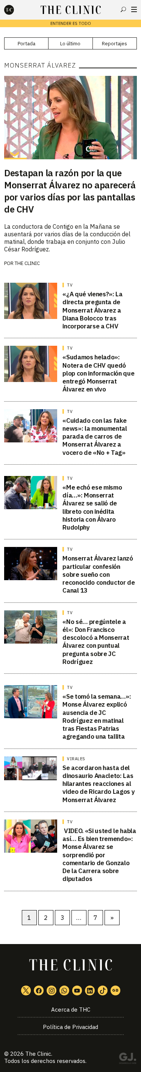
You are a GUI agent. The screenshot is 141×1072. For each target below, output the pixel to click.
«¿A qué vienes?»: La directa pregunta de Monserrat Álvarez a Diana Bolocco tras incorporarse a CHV (92, 310)
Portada (26, 43)
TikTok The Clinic (103, 990)
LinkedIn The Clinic (90, 990)
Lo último (70, 43)
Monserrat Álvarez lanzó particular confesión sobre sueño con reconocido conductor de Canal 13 (98, 574)
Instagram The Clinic (51, 990)
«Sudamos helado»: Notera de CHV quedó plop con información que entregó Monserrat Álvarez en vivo (98, 373)
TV (70, 285)
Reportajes (114, 43)
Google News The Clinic (115, 990)
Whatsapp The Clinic (64, 990)
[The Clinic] (15, 10)
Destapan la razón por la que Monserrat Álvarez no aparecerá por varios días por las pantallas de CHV (70, 191)
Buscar (123, 9)
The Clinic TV (77, 990)
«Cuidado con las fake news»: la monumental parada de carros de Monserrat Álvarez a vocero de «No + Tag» (94, 436)
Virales (76, 758)
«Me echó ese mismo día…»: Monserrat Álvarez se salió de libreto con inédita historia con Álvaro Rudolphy (92, 507)
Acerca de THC (70, 1009)
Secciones (134, 9)
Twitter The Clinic (26, 990)
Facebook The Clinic (39, 990)
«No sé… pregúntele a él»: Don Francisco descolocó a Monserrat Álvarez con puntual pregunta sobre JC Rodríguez (95, 642)
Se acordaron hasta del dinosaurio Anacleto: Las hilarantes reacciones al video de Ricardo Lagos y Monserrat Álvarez (98, 784)
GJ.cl (127, 1059)
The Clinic (38, 1053)
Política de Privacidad (70, 1026)
